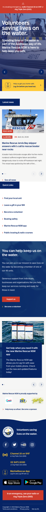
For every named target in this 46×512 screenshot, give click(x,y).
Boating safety (11, 219)
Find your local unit (13, 198)
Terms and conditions (10, 509)
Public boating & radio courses (18, 233)
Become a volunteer (13, 212)
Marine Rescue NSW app (15, 226)
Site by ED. (35, 509)
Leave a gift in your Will (14, 205)
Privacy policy (24, 509)
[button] (4, 72)
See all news (10, 180)
